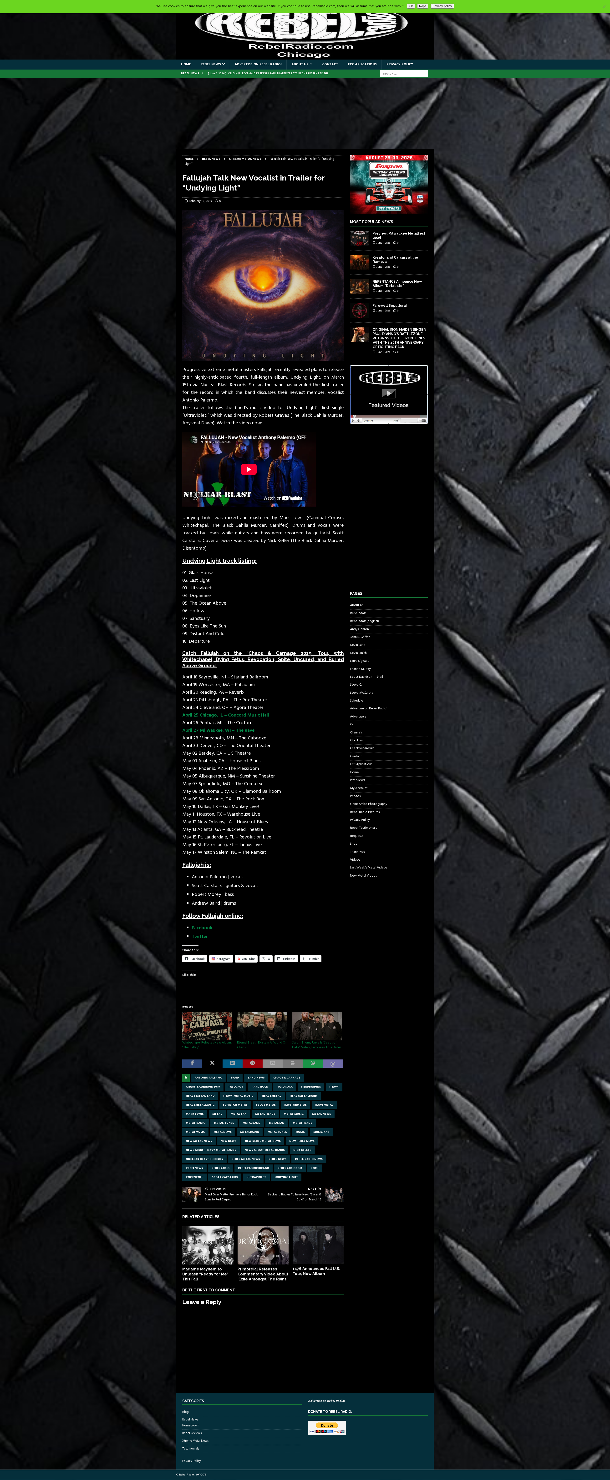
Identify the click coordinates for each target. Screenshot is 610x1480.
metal (217, 1114)
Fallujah (236, 1086)
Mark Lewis (195, 1114)
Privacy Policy (399, 64)
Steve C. (356, 684)
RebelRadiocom (290, 1168)
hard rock (259, 1086)
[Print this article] (293, 1063)
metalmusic (195, 1132)
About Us (299, 64)
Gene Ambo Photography (368, 804)
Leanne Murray (360, 669)
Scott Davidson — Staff (366, 677)
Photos (355, 796)
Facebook (202, 928)
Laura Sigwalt (359, 661)
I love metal (266, 1105)
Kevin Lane (357, 645)
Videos (355, 860)
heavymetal (271, 1096)
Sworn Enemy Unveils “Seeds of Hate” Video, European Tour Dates (316, 1045)
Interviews (357, 780)
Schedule (356, 700)
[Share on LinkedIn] (233, 1063)
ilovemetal (324, 1105)
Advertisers (358, 716)
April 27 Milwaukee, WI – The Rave (218, 730)
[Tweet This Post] (212, 1063)
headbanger (311, 1086)
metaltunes (277, 1132)
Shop (353, 844)
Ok (411, 6)
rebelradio (220, 1168)
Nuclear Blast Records (204, 1159)
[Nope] (604, 6)
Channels (356, 732)
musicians (321, 1132)
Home (186, 64)
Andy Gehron (359, 629)
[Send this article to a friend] (273, 1063)
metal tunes (224, 1123)
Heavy (334, 1086)
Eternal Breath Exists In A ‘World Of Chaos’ (261, 1045)
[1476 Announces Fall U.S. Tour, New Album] (318, 1245)
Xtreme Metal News (195, 1440)
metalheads (302, 1123)
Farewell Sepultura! (390, 305)
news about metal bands (265, 1150)
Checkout (357, 740)
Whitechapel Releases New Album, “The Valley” (207, 1045)
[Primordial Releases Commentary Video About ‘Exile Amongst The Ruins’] (263, 1245)
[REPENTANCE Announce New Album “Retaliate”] (359, 286)
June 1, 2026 (383, 243)
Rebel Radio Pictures (365, 812)
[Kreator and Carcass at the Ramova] (359, 262)
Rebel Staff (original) (364, 621)
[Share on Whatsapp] (313, 1063)
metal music (294, 1114)
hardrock (285, 1086)
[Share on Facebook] (192, 1063)
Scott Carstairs (225, 1177)
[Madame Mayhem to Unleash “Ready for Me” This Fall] (208, 1245)
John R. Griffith (360, 637)
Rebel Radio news (309, 1159)
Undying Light (286, 1177)
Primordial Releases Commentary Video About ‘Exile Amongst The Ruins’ (263, 1274)
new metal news (199, 1141)
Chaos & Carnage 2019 (203, 1086)
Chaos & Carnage (286, 1077)
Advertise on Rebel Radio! (258, 64)
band (235, 1077)
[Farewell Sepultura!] (359, 310)
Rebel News (211, 64)
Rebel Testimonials (363, 828)
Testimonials (190, 1448)
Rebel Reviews (192, 1433)
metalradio (249, 1132)
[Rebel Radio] (305, 57)
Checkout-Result (362, 748)
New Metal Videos (363, 875)
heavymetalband (303, 1096)
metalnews (223, 1132)
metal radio (195, 1123)
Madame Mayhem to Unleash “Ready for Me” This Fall (205, 1274)
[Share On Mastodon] (333, 1063)
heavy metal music (238, 1096)
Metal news (321, 1114)
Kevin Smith (358, 653)
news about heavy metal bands (211, 1150)
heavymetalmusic (200, 1105)
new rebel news (302, 1141)
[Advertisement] (305, 113)
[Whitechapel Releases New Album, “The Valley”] (207, 1026)
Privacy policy (442, 6)
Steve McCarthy (361, 693)
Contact (330, 64)
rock (315, 1168)
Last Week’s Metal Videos (368, 867)
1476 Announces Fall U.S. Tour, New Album (316, 1271)
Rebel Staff (358, 613)
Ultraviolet (256, 1177)
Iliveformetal (295, 1105)
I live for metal (235, 1105)
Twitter (200, 937)
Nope (422, 6)
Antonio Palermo (208, 1077)
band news (256, 1077)
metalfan (276, 1123)
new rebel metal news (263, 1141)
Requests (356, 836)
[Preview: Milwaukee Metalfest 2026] (359, 238)
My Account (359, 788)
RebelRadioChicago (253, 1168)
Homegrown (190, 1425)
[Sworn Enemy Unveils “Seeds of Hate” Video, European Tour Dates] (317, 1026)
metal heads (265, 1114)
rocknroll (194, 1177)
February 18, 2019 (200, 201)
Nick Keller (302, 1150)
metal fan (239, 1114)
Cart (353, 724)
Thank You (357, 852)
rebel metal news (246, 1159)
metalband (251, 1123)
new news (228, 1141)
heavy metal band (200, 1096)
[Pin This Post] (253, 1063)
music (300, 1132)
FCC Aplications (362, 64)
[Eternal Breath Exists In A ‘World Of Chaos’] (262, 1026)
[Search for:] (404, 73)
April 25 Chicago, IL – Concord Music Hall (225, 715)
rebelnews (194, 1168)
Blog (185, 1412)
